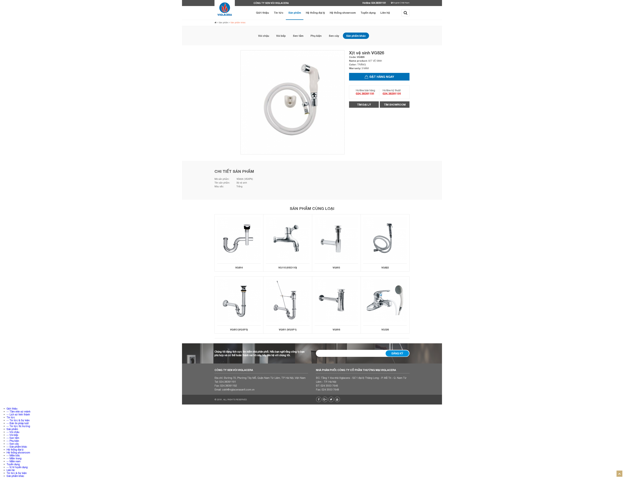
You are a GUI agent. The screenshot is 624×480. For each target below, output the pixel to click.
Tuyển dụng (368, 12)
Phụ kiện (316, 35)
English (396, 3)
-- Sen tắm (12, 437)
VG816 (336, 329)
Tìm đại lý (364, 104)
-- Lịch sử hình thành (18, 414)
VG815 (336, 267)
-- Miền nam (13, 461)
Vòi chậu (263, 35)
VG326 (385, 329)
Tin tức (278, 12)
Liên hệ (385, 12)
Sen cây (334, 35)
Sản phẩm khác (238, 22)
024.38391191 (365, 93)
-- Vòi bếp (12, 434)
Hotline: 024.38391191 (374, 3)
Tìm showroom (395, 104)
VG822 (385, 267)
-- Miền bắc (13, 455)
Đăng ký (397, 353)
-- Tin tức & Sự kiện (18, 420)
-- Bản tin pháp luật (17, 423)
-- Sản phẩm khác (16, 446)
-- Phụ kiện (12, 440)
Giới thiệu (262, 12)
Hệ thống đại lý (315, 12)
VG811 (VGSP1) (288, 329)
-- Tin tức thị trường (18, 426)
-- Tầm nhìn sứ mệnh (18, 411)
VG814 (239, 267)
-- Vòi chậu (12, 432)
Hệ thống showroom (343, 12)
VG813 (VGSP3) (239, 329)
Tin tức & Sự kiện (16, 473)
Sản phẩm (294, 12)
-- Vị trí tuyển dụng (17, 467)
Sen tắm (298, 35)
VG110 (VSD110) (287, 267)
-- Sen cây (12, 443)
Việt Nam (405, 3)
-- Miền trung (13, 458)
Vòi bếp (281, 35)
